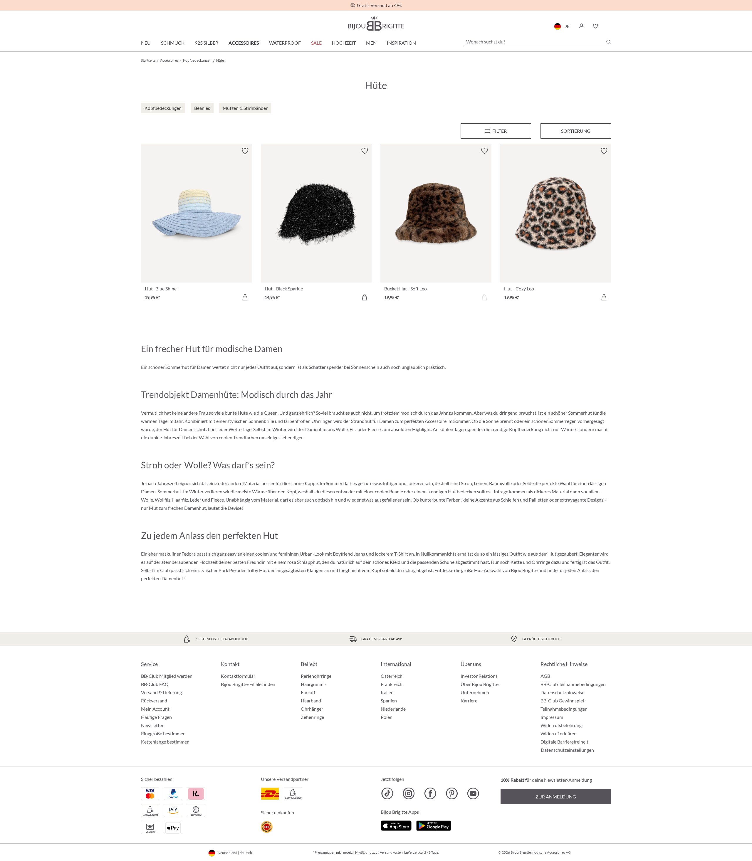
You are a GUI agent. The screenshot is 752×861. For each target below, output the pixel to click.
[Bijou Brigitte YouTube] (473, 793)
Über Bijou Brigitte (479, 684)
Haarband (311, 700)
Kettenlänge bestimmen (165, 741)
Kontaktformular (238, 676)
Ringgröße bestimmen (163, 733)
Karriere (469, 700)
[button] (581, 26)
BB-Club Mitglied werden (166, 676)
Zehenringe (312, 717)
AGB (545, 676)
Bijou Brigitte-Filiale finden (248, 684)
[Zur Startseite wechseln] (376, 23)
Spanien (389, 700)
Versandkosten (391, 852)
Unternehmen (475, 692)
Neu (146, 43)
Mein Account (155, 709)
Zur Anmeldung (556, 796)
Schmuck (172, 43)
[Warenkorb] (609, 26)
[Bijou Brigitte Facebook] (430, 793)
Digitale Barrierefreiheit (564, 741)
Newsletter (152, 725)
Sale (316, 43)
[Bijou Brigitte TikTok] (387, 793)
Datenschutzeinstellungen (567, 750)
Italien (387, 692)
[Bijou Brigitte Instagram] (408, 793)
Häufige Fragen (156, 717)
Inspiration (401, 43)
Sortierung (575, 131)
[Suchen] (609, 42)
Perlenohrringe (316, 676)
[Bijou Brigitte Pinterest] (451, 793)
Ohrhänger (312, 709)
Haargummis (314, 684)
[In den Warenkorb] (245, 297)
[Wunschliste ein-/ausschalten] (245, 151)
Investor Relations (479, 676)
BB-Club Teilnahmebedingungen (573, 684)
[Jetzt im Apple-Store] (396, 825)
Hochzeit (344, 43)
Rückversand (154, 700)
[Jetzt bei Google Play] (433, 825)
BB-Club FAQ (155, 684)
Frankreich (391, 684)
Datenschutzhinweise (562, 692)
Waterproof (285, 43)
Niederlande (393, 709)
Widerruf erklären (558, 733)
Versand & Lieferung (161, 692)
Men (371, 43)
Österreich (391, 676)
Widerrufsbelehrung (561, 725)
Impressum (551, 717)
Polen (386, 717)
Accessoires (244, 43)
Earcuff (308, 692)
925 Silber (206, 43)
